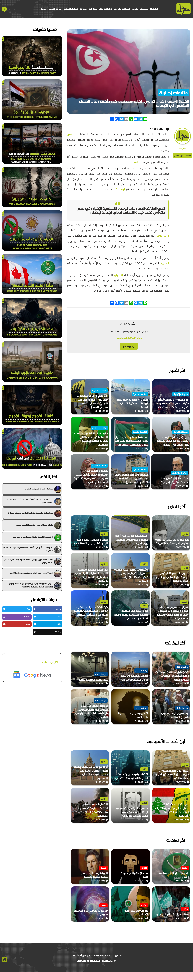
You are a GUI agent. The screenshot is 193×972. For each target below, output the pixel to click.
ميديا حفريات (71, 9)
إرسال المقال (128, 346)
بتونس (71, 134)
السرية (164, 263)
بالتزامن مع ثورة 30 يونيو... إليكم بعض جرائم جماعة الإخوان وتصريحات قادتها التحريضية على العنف (31, 585)
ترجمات (93, 9)
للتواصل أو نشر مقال (80, 955)
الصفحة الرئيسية (149, 9)
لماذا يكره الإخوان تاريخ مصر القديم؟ (39, 489)
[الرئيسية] (183, 9)
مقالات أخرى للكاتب (182, 156)
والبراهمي (162, 235)
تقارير (135, 9)
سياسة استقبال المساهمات (129, 338)
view (187, 381)
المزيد (43, 9)
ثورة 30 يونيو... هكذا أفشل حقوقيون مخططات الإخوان (31, 573)
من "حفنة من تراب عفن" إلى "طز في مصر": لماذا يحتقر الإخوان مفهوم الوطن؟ (29, 500)
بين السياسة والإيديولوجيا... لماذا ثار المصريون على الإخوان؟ (30, 513)
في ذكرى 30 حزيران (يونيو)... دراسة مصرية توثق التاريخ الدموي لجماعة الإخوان (28, 561)
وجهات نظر (105, 9)
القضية (134, 161)
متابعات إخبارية (122, 9)
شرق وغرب (55, 9)
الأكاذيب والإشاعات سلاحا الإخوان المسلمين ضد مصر (33, 537)
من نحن (119, 955)
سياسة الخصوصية (102, 955)
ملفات (83, 9)
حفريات (182, 148)
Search (4, 9)
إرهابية (120, 189)
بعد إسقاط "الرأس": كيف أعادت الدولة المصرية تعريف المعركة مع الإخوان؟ (28, 549)
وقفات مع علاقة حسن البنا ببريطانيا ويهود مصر (34, 525)
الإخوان (118, 274)
